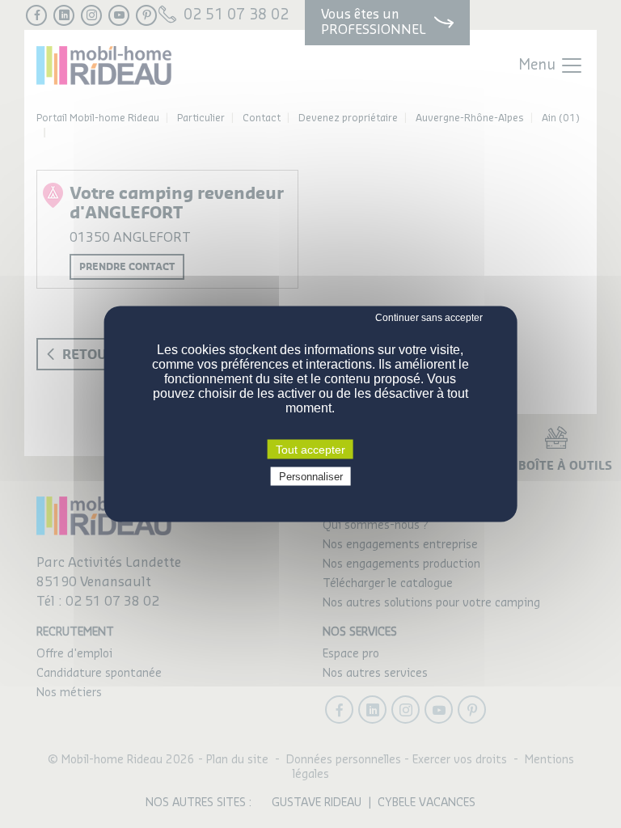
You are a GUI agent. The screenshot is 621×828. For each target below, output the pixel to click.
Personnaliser (311, 477)
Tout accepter (310, 449)
